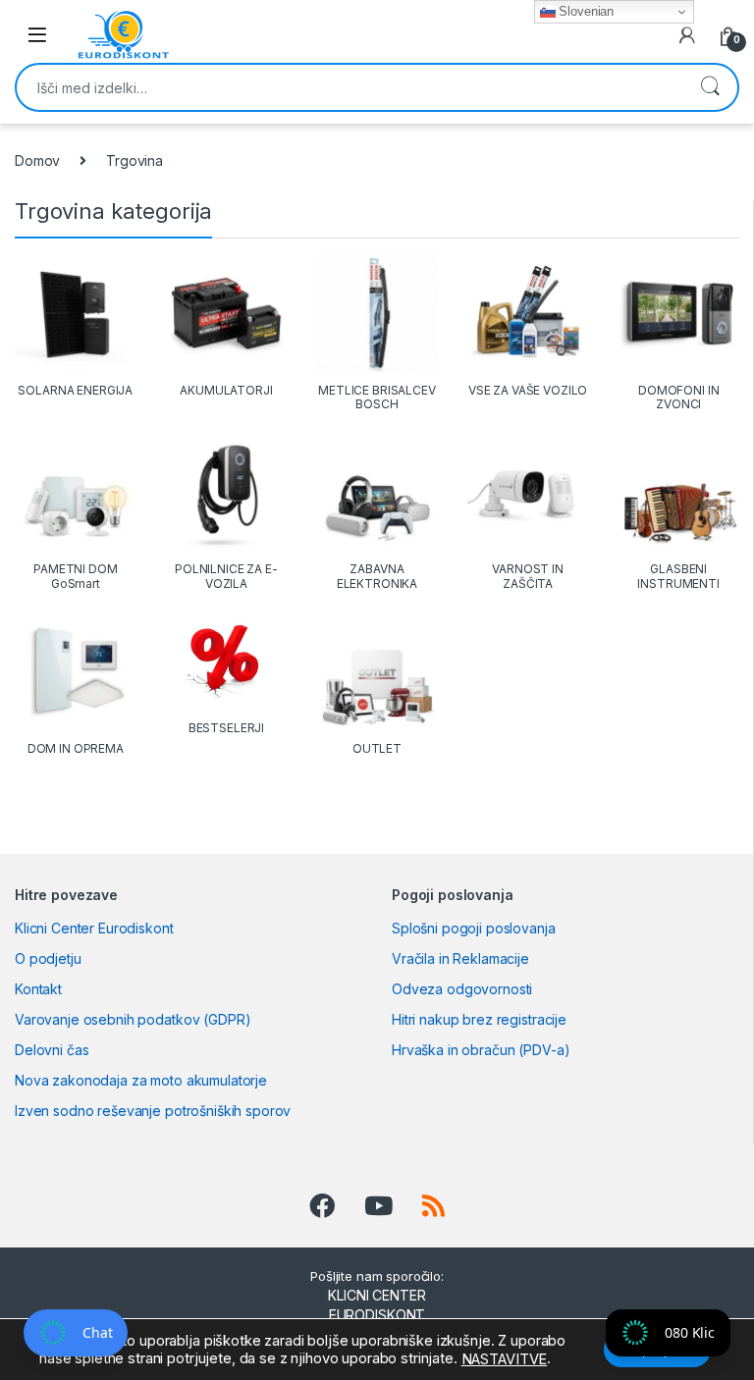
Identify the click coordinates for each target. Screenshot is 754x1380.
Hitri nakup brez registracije (479, 1019)
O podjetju (48, 958)
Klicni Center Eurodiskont (94, 928)
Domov (37, 160)
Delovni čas (51, 1049)
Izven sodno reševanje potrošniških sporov (153, 1110)
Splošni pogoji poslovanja (474, 928)
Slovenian (585, 11)
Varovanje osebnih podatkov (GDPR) (132, 1019)
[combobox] (349, 87)
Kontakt (38, 989)
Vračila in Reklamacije (460, 958)
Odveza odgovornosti (462, 989)
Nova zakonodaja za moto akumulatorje (141, 1080)
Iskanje (709, 87)
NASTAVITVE (504, 1359)
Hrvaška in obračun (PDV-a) (480, 1049)
